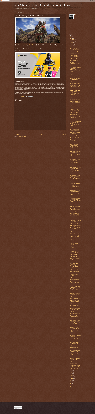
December (72, 39)
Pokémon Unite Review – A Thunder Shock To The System (74, 74)
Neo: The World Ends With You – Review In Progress (75, 228)
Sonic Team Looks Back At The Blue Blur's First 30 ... (75, 68)
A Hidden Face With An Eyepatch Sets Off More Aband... (74, 170)
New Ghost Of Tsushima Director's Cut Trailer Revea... (75, 328)
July (71, 47)
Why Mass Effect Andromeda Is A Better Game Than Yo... (75, 122)
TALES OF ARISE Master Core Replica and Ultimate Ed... (75, 186)
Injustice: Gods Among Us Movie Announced (74, 318)
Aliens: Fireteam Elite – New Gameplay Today (74, 333)
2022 (71, 36)
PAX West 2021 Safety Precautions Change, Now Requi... (74, 193)
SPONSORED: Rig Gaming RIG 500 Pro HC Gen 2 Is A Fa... (75, 291)
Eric (76, 14)
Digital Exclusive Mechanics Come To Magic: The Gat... (75, 214)
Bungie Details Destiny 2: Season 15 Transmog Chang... (74, 266)
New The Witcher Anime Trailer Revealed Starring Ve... (75, 338)
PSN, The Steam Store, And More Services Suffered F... (75, 301)
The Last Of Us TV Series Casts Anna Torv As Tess (74, 284)
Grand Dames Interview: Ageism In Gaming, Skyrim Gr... (75, 152)
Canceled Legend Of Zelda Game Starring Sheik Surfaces (74, 247)
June (71, 370)
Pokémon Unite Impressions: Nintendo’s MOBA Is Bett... (75, 282)
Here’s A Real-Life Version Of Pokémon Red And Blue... (75, 51)
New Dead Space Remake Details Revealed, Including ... (75, 272)
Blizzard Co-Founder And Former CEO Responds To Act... (75, 239)
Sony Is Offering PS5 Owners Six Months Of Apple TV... (75, 314)
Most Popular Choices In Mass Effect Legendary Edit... (75, 191)
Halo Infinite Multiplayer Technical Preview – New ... (75, 61)
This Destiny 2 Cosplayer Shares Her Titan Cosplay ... (75, 110)
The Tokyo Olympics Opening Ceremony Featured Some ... (75, 269)
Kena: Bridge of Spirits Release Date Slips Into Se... (75, 133)
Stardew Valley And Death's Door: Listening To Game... (75, 107)
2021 (71, 38)
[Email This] (28, 96)
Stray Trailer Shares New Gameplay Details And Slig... (75, 88)
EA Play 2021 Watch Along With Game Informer (75, 311)
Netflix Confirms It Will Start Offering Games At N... (74, 343)
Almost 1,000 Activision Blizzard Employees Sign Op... (74, 204)
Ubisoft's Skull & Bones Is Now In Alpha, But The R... (75, 359)
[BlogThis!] (29, 96)
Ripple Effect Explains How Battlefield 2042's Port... (74, 289)
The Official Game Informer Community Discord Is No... (75, 252)
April (71, 373)
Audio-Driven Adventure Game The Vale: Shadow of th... (75, 149)
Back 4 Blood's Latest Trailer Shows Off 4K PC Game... (75, 368)
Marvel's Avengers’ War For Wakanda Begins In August (75, 63)
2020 (71, 380)
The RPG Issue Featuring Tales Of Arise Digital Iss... (75, 184)
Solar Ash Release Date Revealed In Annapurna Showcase (74, 93)
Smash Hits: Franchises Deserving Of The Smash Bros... (74, 330)
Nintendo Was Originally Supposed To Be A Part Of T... (75, 154)
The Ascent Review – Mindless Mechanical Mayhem (75, 127)
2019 (71, 381)
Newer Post (16, 134)
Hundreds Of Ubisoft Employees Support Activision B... (75, 138)
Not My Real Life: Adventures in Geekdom (43, 5)
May (71, 372)
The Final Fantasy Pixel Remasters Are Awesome (74, 56)
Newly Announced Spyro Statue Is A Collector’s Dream (75, 168)
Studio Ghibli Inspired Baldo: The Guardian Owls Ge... (74, 181)
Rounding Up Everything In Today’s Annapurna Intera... (75, 81)
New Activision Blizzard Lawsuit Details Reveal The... (75, 140)
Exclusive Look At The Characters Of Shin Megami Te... (75, 348)
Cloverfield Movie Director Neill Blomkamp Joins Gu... (75, 345)
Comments (17, 408)
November (72, 41)
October (72, 42)
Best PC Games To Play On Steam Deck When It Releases (74, 165)
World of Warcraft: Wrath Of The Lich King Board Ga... (75, 340)
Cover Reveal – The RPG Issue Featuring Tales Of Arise (75, 188)
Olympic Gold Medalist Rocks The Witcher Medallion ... (75, 223)
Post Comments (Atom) (22, 136)
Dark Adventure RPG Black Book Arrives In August (74, 249)
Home (40, 134)
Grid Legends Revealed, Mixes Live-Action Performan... (75, 309)
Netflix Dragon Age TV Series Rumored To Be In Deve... (75, 162)
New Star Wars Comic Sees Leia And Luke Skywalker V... (75, 233)
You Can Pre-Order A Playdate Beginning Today (75, 117)
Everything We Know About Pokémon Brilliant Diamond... (75, 115)
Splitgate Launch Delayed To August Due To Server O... (75, 199)
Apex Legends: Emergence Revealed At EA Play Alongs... (74, 306)
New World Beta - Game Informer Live (74, 363)
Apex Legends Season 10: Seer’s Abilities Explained (74, 112)
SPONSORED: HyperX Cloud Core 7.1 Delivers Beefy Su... (75, 102)
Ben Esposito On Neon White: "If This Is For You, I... (75, 99)
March (72, 375)
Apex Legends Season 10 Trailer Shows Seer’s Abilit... (75, 218)
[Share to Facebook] (31, 96)
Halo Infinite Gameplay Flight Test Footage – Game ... (75, 58)
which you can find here (56, 86)
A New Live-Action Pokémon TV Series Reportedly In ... (75, 221)
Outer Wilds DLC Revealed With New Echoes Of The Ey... (75, 86)
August (72, 45)
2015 (71, 384)
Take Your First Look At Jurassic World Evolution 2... (75, 257)
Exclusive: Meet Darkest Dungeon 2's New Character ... (75, 178)
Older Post (64, 134)
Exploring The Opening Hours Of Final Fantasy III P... (75, 84)
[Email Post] (26, 96)
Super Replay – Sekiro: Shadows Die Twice (74, 264)
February (72, 376)
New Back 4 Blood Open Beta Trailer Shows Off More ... (75, 157)
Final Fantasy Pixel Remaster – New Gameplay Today (75, 135)
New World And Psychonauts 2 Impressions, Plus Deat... (75, 294)
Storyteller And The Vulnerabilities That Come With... (74, 97)
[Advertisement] (40, 131)
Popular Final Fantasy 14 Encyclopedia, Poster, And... (75, 209)
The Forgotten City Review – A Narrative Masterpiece (75, 53)
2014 (71, 386)
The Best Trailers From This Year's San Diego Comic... (75, 236)
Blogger (68, 411)
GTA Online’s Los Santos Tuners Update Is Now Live (75, 356)
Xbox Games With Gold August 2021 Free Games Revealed (75, 147)
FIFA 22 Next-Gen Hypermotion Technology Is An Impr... (75, 351)
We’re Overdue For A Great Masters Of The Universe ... (75, 241)
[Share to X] (30, 96)
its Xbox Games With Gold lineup (29, 44)
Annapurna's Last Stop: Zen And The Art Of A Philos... (75, 254)
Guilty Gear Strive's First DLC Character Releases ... (75, 323)
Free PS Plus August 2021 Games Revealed (74, 145)
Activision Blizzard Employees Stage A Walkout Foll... (75, 176)
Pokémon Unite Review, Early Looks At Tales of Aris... (75, 79)
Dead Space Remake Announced (73, 296)
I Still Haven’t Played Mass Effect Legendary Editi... (74, 119)
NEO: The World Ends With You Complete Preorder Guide (75, 261)
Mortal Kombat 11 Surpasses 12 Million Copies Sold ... (75, 226)
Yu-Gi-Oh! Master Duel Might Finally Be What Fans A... (75, 366)
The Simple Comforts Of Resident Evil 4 (74, 244)
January (72, 378)
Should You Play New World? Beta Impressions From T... (75, 287)
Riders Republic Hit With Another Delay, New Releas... (75, 361)
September (72, 44)
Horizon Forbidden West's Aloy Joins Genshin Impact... (75, 316)
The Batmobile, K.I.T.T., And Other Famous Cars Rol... (74, 173)
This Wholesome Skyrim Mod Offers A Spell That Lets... (75, 325)
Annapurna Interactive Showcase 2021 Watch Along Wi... (75, 105)
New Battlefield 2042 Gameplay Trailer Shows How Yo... (75, 299)
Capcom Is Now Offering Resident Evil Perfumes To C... (75, 231)
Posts (16, 406)
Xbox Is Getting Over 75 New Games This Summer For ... (75, 142)
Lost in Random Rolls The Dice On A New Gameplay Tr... (75, 303)
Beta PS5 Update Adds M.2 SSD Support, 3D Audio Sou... (74, 130)
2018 (71, 383)
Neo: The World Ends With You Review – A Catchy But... (75, 49)
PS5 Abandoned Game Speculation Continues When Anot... (75, 70)
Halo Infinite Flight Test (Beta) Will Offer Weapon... (75, 211)
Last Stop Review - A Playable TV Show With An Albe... (75, 321)
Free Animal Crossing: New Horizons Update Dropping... (75, 196)
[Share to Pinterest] (32, 96)
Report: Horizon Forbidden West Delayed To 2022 (75, 65)
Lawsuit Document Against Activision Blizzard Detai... (75, 280)
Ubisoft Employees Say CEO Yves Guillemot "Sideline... (75, 76)
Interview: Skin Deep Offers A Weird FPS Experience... (75, 91)
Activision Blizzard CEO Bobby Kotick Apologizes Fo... (75, 160)
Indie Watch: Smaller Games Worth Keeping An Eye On (75, 207)
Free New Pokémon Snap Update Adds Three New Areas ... (74, 124)
